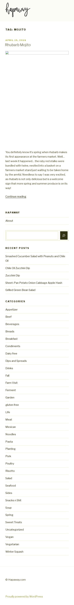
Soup (8, 507)
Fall (7, 375)
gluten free (12, 405)
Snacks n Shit (13, 500)
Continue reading (15, 196)
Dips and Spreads (16, 361)
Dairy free (11, 353)
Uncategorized (14, 529)
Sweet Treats (13, 522)
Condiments (12, 346)
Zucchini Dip (12, 275)
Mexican (10, 427)
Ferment (10, 390)
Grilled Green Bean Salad (20, 290)
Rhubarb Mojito (18, 45)
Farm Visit (11, 382)
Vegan (9, 537)
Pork (8, 456)
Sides (8, 493)
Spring (9, 515)
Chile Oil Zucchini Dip (17, 268)
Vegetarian (12, 544)
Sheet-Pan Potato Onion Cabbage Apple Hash (33, 282)
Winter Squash (14, 551)
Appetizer (11, 309)
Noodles (10, 434)
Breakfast (11, 338)
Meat (8, 419)
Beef (8, 316)
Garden (9, 397)
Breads (9, 331)
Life (7, 412)
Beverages (12, 324)
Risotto (10, 471)
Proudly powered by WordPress (24, 596)
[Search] (64, 235)
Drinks (9, 368)
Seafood (10, 485)
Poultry (9, 463)
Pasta (9, 441)
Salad (8, 478)
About (9, 220)
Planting (10, 448)
